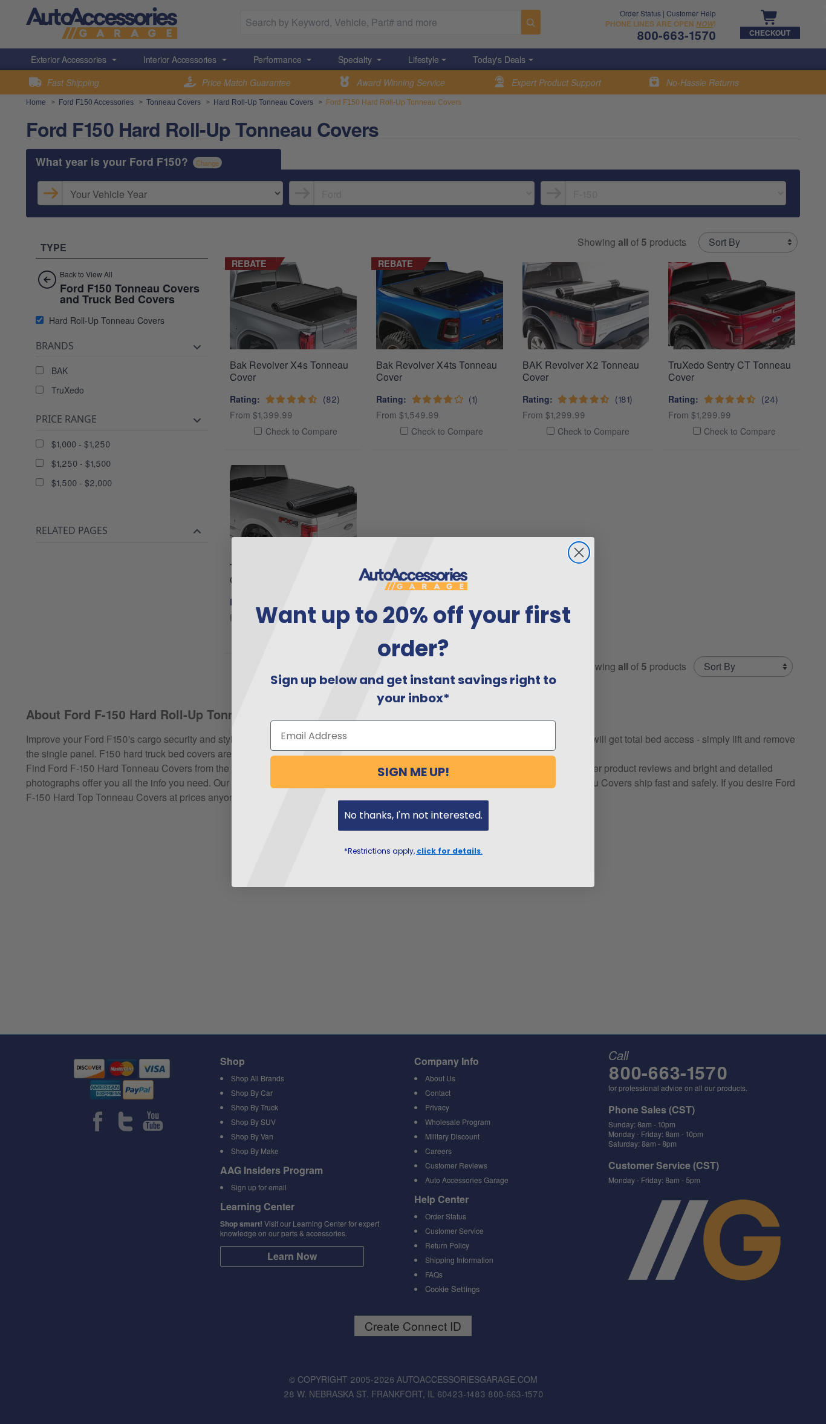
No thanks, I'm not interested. (413, 815)
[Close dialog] (579, 552)
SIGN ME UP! (413, 771)
